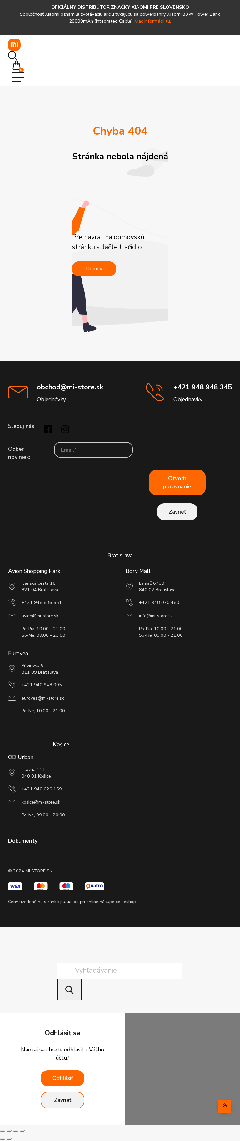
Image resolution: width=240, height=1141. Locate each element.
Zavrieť (177, 512)
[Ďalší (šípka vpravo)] (9, 1139)
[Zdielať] (15, 1131)
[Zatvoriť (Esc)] (22, 1131)
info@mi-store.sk (156, 616)
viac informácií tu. (153, 21)
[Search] (69, 989)
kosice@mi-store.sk (41, 802)
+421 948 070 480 (159, 602)
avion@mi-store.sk (40, 616)
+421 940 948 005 (42, 685)
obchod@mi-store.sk (70, 387)
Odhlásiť (62, 1078)
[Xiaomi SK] (14, 45)
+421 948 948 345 (202, 387)
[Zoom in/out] (2, 1131)
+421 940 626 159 (42, 789)
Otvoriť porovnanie (177, 482)
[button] (18, 66)
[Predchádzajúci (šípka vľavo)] (2, 1139)
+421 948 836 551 (42, 602)
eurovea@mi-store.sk (43, 698)
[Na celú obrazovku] (9, 1131)
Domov (94, 268)
